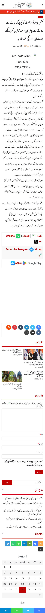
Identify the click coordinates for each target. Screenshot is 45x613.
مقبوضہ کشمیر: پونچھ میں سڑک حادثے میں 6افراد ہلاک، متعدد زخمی (23, 499)
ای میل (40, 444)
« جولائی (23, 603)
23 (4, 584)
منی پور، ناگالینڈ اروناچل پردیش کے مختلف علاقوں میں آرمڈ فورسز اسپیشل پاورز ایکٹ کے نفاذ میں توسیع (33, 374)
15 (10, 578)
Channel (11, 236)
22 (10, 584)
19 (28, 584)
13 (22, 578)
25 (34, 590)
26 (28, 590)
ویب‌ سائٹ (39, 452)
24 (40, 590)
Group (26, 236)
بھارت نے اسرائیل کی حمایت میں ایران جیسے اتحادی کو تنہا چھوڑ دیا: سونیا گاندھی (33, 363)
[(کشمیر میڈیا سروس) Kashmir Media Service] (22, 5)
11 (34, 578)
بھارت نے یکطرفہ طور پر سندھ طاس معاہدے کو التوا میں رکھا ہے (24, 527)
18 (34, 584)
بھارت (40, 17)
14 (16, 578)
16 (4, 578)
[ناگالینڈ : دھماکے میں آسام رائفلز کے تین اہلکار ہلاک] (12, 376)
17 (40, 584)
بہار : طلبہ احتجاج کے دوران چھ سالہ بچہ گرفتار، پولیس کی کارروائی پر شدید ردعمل (22, 504)
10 (40, 578)
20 (22, 584)
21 (16, 584)
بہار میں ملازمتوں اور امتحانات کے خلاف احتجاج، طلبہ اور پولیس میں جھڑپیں (23, 520)
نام (41, 435)
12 (28, 578)
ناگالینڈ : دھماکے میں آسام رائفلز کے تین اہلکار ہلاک (12, 385)
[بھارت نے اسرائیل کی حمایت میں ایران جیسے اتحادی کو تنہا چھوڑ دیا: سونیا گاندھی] (33, 354)
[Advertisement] (22, 294)
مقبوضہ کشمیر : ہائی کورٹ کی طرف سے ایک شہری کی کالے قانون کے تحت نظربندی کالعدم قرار (22, 512)
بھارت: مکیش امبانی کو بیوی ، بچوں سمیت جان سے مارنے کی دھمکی (12, 351)
